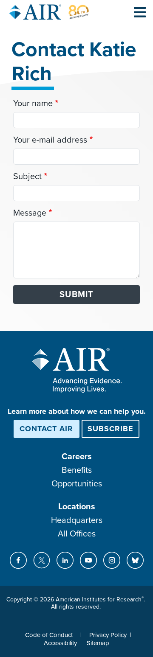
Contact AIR (46, 428)
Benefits (77, 470)
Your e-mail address (50, 140)
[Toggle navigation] (139, 12)
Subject (27, 176)
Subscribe (110, 428)
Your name (33, 103)
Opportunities (76, 484)
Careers (77, 457)
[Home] (49, 12)
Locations (76, 507)
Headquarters (76, 520)
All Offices (77, 534)
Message (29, 213)
